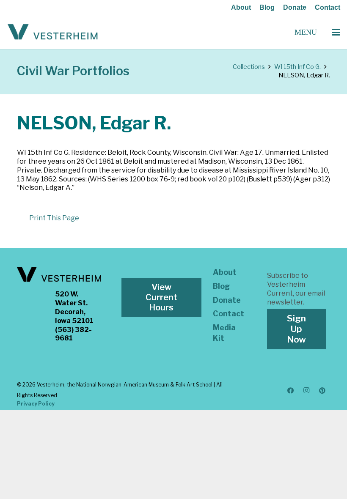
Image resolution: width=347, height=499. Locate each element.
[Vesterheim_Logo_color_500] (53, 32)
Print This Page (54, 218)
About (241, 7)
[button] (336, 32)
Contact (327, 7)
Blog (267, 7)
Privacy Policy (36, 403)
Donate (294, 7)
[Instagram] (306, 391)
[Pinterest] (322, 391)
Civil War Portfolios (73, 70)
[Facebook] (291, 391)
